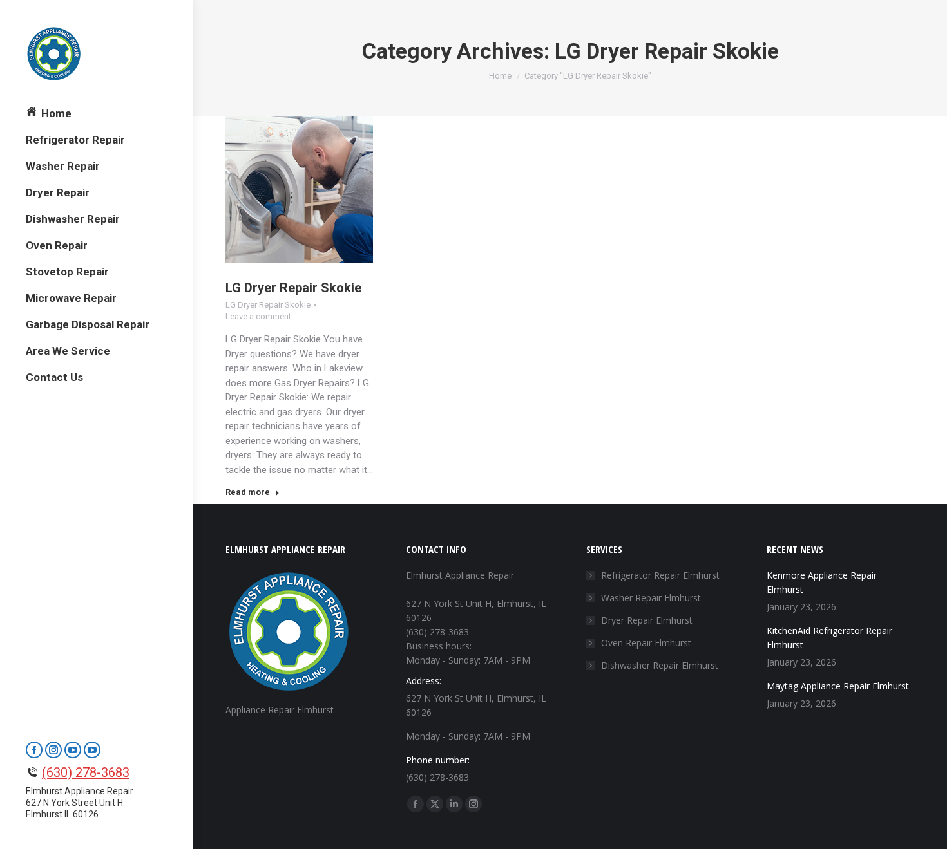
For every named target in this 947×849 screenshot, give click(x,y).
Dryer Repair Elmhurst (647, 620)
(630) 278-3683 (85, 772)
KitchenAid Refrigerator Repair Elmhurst (829, 637)
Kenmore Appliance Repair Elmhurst (822, 582)
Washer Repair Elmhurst (651, 598)
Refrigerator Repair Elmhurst (660, 575)
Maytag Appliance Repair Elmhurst (838, 686)
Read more (247, 492)
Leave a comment (258, 316)
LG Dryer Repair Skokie (293, 287)
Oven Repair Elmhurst (646, 643)
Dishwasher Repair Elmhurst (659, 665)
